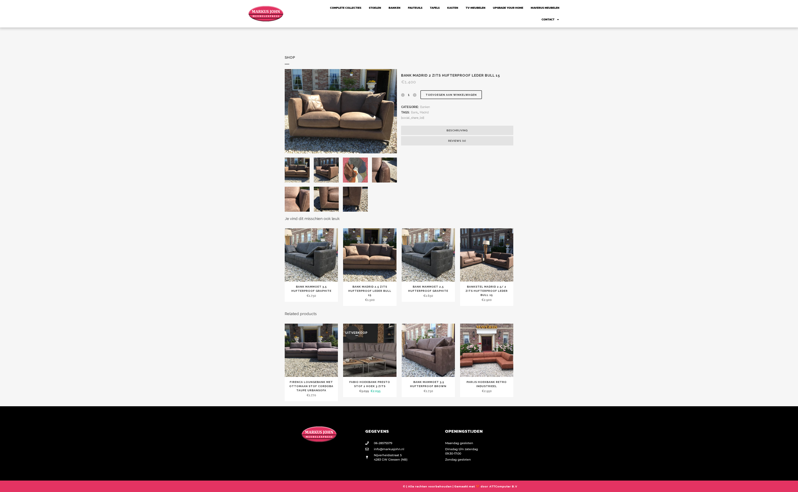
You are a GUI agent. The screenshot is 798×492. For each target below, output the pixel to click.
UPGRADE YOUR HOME (508, 8)
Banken (394, 8)
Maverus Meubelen (545, 8)
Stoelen (375, 8)
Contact (548, 19)
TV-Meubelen (475, 8)
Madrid (424, 112)
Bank (414, 112)
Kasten (452, 8)
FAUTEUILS (415, 8)
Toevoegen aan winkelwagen (451, 94)
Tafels (435, 8)
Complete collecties (345, 8)
